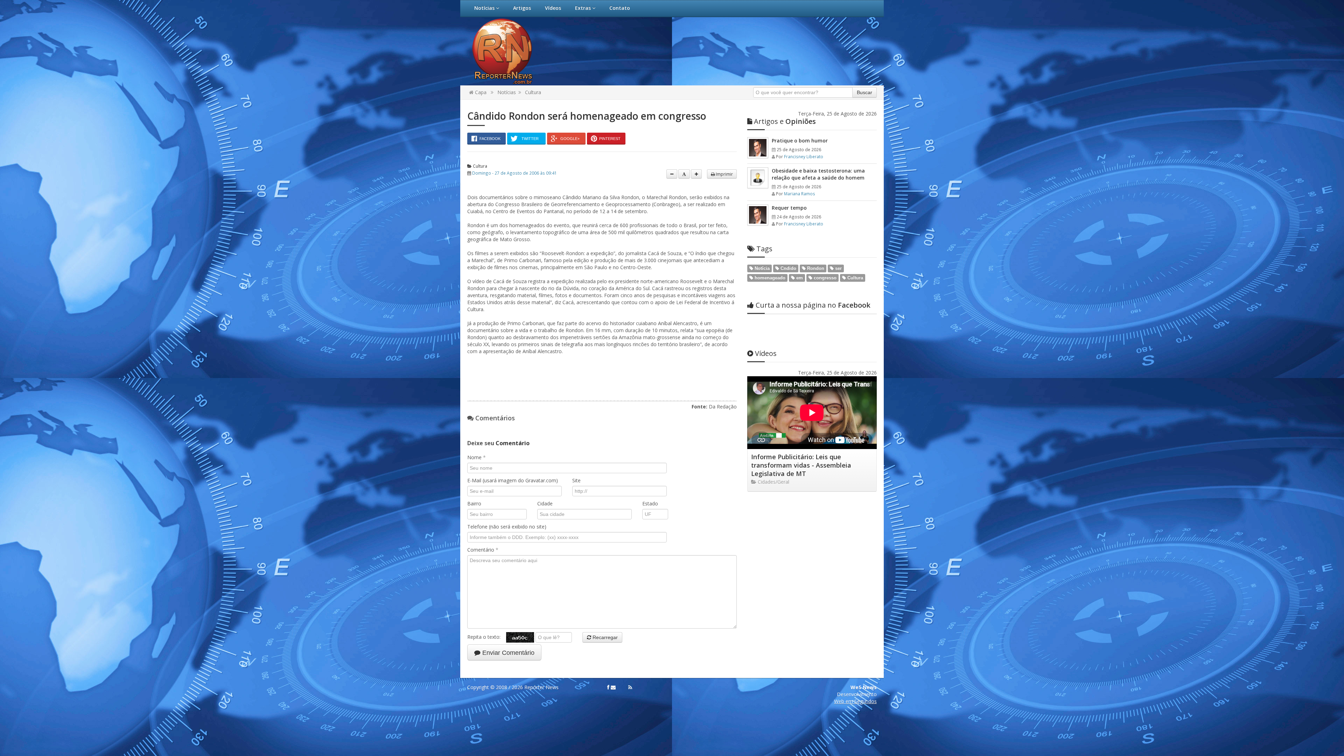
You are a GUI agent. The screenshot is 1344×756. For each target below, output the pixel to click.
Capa (480, 92)
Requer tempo (789, 207)
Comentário (482, 549)
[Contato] (613, 687)
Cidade (545, 503)
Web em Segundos (855, 701)
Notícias (485, 8)
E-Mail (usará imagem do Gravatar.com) (512, 480)
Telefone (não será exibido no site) (506, 526)
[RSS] (630, 687)
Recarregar (604, 637)
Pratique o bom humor (800, 140)
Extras (583, 8)
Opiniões (785, 121)
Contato (619, 8)
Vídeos (553, 8)
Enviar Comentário (507, 652)
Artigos (522, 8)
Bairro (474, 503)
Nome (476, 457)
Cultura (533, 92)
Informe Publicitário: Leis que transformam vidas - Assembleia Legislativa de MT (801, 465)
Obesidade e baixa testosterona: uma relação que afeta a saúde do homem (818, 174)
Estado (650, 503)
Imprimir (724, 174)
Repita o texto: (486, 637)
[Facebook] (608, 687)
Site (576, 480)
